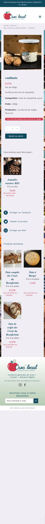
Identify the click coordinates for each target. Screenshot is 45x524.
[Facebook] (25, 384)
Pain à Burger (32, 274)
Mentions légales (27, 377)
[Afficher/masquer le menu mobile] (40, 16)
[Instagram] (20, 384)
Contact (13, 377)
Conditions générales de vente (21, 375)
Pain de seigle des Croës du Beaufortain (12, 329)
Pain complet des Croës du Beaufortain (12, 277)
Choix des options (10, 194)
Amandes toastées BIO (12, 181)
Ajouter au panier (16, 136)
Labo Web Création (28, 408)
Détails (12, 169)
